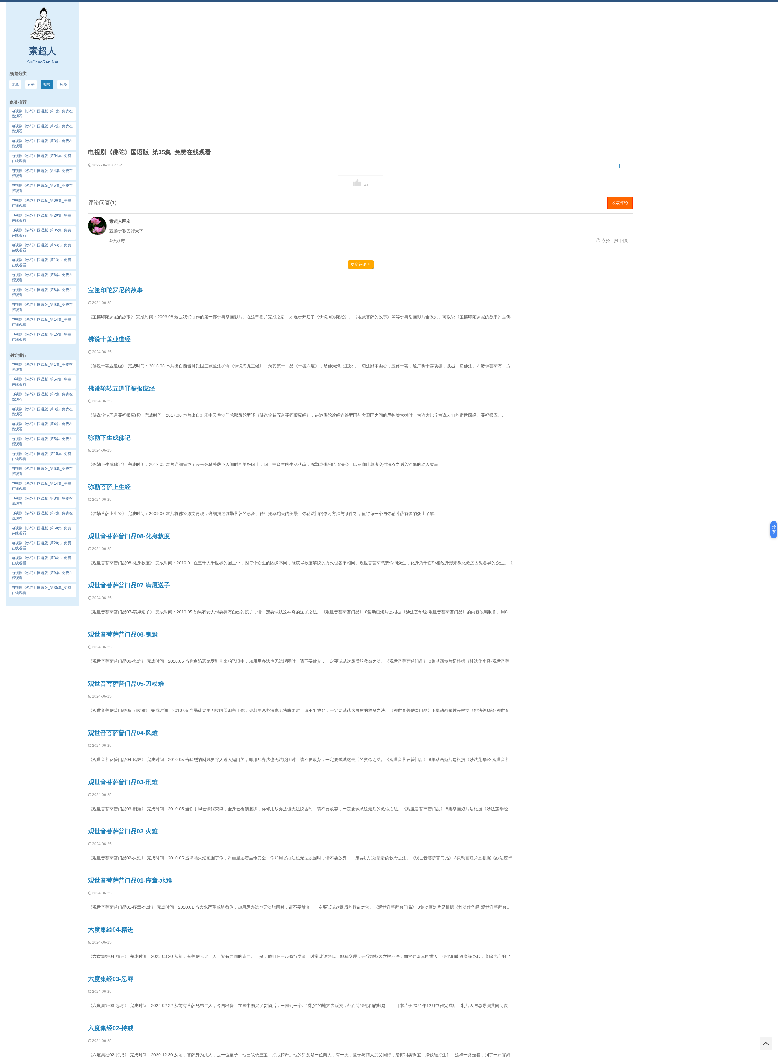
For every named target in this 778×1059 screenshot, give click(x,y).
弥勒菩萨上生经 (109, 486)
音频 (63, 84)
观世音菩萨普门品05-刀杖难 (126, 683)
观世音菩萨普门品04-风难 (123, 732)
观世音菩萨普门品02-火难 (123, 831)
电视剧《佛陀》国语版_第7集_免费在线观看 (42, 516)
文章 (15, 84)
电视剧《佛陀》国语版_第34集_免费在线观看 (41, 560)
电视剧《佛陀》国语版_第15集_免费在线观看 (41, 456)
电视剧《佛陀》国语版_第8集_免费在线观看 (42, 501)
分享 (774, 529)
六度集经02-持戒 (110, 1028)
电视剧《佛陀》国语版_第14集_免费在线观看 (41, 486)
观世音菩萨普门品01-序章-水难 (130, 880)
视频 (47, 84)
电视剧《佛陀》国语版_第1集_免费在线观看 (42, 367)
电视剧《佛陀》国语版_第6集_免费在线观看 (42, 471)
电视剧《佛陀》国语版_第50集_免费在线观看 (41, 530)
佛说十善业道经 (109, 339)
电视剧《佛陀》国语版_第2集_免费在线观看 (42, 396)
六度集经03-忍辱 (110, 978)
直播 (31, 84)
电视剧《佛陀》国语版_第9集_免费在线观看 (42, 575)
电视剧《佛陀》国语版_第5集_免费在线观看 (42, 441)
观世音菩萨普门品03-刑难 (123, 782)
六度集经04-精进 (110, 929)
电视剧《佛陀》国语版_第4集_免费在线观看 (42, 426)
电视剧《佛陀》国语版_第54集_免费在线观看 (41, 382)
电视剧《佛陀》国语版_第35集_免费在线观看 (41, 590)
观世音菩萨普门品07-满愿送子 (129, 585)
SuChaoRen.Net (42, 62)
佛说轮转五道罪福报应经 (121, 388)
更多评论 (359, 264)
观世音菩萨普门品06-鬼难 (123, 634)
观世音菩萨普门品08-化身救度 (129, 536)
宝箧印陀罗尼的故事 (115, 290)
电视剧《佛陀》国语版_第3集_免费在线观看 (42, 411)
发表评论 (620, 202)
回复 (623, 240)
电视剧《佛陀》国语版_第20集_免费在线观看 (41, 545)
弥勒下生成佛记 (109, 437)
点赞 (605, 240)
